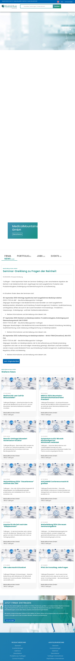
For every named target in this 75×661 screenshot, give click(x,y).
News (9, 259)
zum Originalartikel (11, 361)
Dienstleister (17, 653)
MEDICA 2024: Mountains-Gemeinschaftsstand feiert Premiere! (52, 398)
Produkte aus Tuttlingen (18, 656)
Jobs (41, 256)
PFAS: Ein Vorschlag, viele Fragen (54, 567)
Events (56, 256)
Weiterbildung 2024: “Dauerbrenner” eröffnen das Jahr (18, 482)
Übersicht (18, 646)
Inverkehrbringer (17, 648)
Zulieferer (17, 651)
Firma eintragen (69, 1)
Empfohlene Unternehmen (55, 658)
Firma (7, 256)
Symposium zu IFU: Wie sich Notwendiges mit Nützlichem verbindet (52, 440)
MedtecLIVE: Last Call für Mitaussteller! (13, 397)
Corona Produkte (18, 658)
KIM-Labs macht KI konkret (14, 567)
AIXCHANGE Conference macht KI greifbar (54, 482)
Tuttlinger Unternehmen (55, 656)
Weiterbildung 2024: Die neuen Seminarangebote (53, 525)
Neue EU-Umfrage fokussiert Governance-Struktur (15, 440)
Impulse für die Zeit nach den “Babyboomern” (15, 525)
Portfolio (24, 256)
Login (62, 1)
